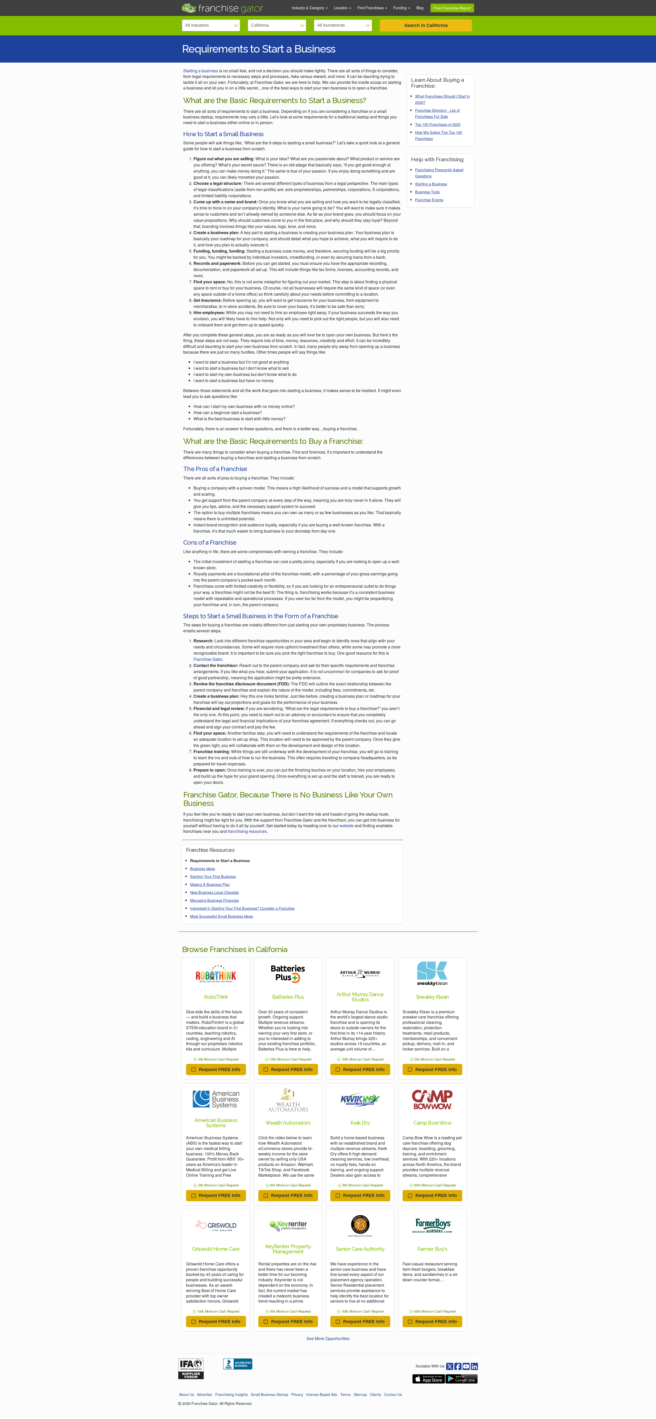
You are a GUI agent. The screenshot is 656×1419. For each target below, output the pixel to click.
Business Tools (427, 191)
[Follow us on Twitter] (458, 1365)
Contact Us (393, 1394)
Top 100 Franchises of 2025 (437, 124)
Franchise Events (429, 199)
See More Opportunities (328, 1338)
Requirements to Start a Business (220, 860)
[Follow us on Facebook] (449, 1365)
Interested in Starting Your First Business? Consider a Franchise (242, 908)
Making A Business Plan (210, 884)
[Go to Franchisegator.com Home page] (233, 8)
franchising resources (247, 831)
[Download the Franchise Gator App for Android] (461, 1379)
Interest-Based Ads (321, 1394)
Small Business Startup (269, 1394)
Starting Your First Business (213, 876)
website (347, 825)
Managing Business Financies (214, 900)
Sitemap (360, 1394)
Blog (420, 7)
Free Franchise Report (452, 8)
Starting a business (200, 71)
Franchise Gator (207, 659)
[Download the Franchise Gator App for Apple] (428, 1379)
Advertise (204, 1394)
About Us (186, 1394)
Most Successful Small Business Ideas (221, 916)
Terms (345, 1394)
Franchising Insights (231, 1394)
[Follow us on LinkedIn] (474, 1365)
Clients (375, 1394)
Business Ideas (202, 868)
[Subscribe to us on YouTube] (466, 1365)
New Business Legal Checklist (214, 892)
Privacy (297, 1394)
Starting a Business (431, 183)
